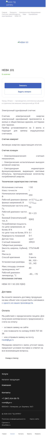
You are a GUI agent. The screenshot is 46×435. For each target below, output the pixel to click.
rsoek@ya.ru (8, 340)
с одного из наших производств (17, 303)
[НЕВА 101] (23, 42)
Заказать (23, 85)
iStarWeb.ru (6, 425)
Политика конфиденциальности (13, 419)
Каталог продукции (11, 379)
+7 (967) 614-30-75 (10, 398)
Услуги (5, 374)
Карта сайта (34, 419)
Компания (6, 385)
